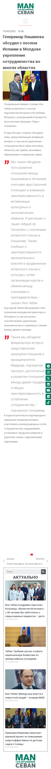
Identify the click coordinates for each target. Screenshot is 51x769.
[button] (25, 21)
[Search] (43, 571)
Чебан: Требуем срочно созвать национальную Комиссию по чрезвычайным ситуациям (24, 655)
